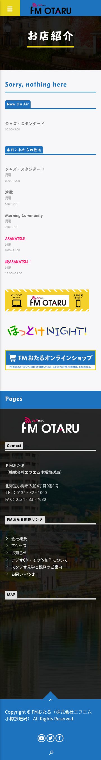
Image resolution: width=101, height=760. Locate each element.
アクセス (19, 545)
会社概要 (19, 538)
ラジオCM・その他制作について (39, 560)
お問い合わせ (23, 574)
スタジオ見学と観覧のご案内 (36, 567)
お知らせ (19, 552)
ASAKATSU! (15, 238)
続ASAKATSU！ (18, 261)
